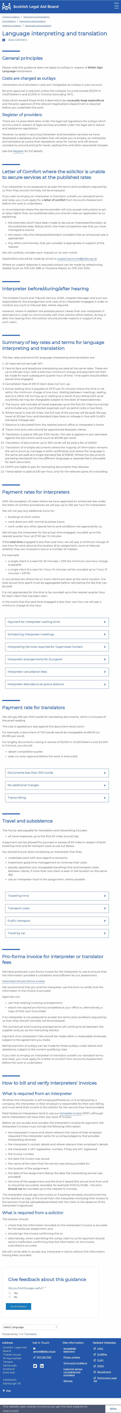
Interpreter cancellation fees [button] (27, 671)
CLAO (100, 1360)
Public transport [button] (19, 920)
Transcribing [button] (17, 797)
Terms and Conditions (75, 1363)
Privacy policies (71, 1357)
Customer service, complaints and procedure (73, 1372)
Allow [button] (113, 1408)
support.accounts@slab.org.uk (77, 258)
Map (8, 1390)
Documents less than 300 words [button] (30, 772)
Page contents (17, 40)
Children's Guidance (11, 26)
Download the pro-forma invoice (23, 981)
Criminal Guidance (11, 17)
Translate (30, 1334)
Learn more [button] (10, 1410)
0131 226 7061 (44, 1357)
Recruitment (104, 1372)
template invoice (71, 1113)
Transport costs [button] (19, 908)
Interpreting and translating (36, 17)
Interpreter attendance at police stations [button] (36, 684)
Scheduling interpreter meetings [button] (31, 634)
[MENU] (116, 8)
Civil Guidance (9, 21)
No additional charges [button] (23, 785)
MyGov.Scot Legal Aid (105, 1379)
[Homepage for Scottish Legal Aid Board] (30, 6)
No (15, 1297)
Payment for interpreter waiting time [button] (34, 622)
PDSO (100, 1366)
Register (18, 151)
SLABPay (102, 1354)
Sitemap (68, 1381)
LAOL (100, 1348)
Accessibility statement (69, 1350)
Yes (16, 1293)
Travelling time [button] (18, 895)
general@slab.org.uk (44, 1351)
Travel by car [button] (16, 933)
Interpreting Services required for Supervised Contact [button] (45, 646)
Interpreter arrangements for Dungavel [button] (35, 659)
